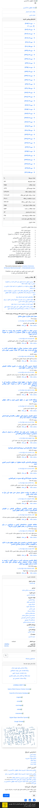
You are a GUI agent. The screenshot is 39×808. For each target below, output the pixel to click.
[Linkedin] (30, 801)
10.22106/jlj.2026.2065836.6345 (26, 499)
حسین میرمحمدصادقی (29, 622)
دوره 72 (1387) (28, 101)
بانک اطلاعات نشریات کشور (19, 673)
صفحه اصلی (33, 755)
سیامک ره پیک (31, 611)
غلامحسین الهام (31, 602)
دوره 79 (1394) (29, 72)
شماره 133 (30, 26)
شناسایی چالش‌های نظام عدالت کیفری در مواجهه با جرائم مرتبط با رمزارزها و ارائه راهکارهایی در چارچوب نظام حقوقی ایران (19, 292)
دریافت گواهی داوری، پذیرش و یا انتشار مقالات (24, 778)
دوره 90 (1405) (29, 23)
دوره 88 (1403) (29, 34)
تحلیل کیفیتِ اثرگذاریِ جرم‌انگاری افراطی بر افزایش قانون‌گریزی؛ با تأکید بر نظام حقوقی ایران (19, 509)
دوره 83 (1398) (28, 55)
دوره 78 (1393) (28, 76)
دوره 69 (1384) (29, 114)
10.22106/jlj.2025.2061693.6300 (26, 483)
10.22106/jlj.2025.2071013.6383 (26, 422)
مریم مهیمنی (32, 627)
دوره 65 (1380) (29, 130)
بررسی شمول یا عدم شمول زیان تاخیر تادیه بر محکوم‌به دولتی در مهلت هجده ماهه (20, 283)
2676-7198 (6, 646)
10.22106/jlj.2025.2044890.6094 (26, 515)
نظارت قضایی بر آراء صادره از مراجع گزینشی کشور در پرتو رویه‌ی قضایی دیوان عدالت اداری (19, 301)
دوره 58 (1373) (28, 160)
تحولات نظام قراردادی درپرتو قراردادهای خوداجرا (22, 448)
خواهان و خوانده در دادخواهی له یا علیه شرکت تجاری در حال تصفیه (19, 287)
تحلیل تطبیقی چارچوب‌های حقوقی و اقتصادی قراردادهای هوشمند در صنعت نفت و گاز (19, 417)
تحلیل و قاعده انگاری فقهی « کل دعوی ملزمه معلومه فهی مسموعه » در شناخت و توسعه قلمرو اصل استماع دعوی (19, 308)
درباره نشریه (33, 757)
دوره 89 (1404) (29, 30)
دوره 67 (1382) (29, 122)
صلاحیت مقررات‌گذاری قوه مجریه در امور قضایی (23, 478)
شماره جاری (32, 15)
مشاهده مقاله (33, 325)
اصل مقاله (22, 325)
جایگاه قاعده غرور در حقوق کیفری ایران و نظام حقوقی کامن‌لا (19, 401)
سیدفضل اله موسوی (30, 620)
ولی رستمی (32, 609)
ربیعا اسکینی (32, 600)
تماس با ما (33, 762)
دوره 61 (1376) (29, 147)
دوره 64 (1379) (29, 135)
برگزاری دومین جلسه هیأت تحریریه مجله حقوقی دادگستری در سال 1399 (20, 782)
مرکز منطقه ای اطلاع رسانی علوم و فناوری (19, 676)
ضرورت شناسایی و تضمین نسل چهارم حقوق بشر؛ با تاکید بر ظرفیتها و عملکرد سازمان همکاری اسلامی (19, 543)
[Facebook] (34, 801)
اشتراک (6, 795)
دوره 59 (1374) (28, 156)
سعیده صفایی (31, 632)
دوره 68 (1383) (28, 118)
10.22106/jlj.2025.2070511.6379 (26, 549)
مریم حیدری (32, 637)
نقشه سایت (33, 764)
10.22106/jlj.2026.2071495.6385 (26, 321)
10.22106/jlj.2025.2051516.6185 (26, 438)
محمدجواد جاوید (30, 607)
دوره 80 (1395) (29, 67)
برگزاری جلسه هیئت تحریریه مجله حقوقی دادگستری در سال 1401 (20, 775)
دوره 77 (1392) (29, 80)
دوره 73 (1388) (28, 97)
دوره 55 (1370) (29, 172)
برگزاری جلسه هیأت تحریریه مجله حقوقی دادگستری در (22, 770)
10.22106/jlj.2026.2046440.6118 (26, 453)
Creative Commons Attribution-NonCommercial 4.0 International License (19, 267)
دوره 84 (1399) (29, 51)
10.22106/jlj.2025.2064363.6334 (26, 569)
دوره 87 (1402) (29, 38)
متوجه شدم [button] (4, 805)
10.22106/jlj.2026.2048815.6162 (26, 339)
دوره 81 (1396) (29, 63)
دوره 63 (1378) (28, 139)
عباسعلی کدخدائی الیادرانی (28, 618)
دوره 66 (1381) (29, 126)
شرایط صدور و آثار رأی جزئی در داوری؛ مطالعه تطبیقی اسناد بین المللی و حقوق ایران (19, 367)
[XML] (5, 314)
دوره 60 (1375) (29, 151)
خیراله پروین (31, 604)
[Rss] (26, 801)
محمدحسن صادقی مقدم (28, 590)
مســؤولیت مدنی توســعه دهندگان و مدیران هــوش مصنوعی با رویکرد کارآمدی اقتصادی (19, 433)
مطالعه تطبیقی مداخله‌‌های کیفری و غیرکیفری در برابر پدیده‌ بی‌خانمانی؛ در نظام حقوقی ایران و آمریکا (19, 525)
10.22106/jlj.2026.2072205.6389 (26, 406)
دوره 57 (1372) (28, 164)
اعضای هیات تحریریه (30, 758)
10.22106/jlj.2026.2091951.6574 (26, 531)
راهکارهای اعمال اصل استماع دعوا (24, 297)
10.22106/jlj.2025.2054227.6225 (26, 390)
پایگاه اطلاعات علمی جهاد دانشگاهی (19, 671)
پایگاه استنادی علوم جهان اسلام (19, 668)
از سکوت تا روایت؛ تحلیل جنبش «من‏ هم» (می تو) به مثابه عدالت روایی (19, 493)
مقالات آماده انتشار (30, 12)
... (34, 681)
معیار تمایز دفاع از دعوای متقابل (27, 316)
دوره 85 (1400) (29, 46)
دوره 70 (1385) (29, 109)
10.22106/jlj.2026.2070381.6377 (26, 469)
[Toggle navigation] (20, 3)
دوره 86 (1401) (29, 42)
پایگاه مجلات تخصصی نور (19, 678)
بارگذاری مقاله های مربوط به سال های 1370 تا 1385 (23, 780)
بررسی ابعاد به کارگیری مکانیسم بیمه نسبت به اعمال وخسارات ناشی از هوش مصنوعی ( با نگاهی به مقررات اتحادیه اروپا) (19, 332)
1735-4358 (6, 644)
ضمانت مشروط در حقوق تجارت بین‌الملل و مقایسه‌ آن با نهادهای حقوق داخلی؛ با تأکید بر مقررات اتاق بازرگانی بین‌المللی (19, 384)
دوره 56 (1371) (29, 168)
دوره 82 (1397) (29, 59)
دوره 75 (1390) (29, 88)
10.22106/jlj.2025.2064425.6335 (26, 356)
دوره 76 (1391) (29, 84)
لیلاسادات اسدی (31, 595)
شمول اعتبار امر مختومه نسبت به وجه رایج (22, 304)
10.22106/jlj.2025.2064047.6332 (26, 372)
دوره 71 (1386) (29, 105)
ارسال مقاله (33, 760)
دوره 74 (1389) (28, 93)
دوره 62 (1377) (29, 143)
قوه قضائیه (32, 583)
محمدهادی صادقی (30, 613)
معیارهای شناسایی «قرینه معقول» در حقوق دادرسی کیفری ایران (19, 463)
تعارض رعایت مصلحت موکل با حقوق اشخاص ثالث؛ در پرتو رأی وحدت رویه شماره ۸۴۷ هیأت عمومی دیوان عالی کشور (19, 350)
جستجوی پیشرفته (30, 659)
